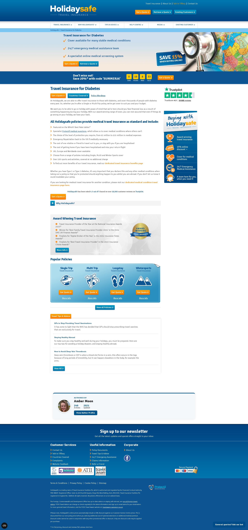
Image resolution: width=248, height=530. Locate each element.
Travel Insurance (153, 3)
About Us (167, 3)
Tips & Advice (111, 25)
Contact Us (193, 3)
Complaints (57, 460)
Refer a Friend (98, 464)
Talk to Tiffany (58, 453)
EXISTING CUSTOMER (184, 25)
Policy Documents (100, 450)
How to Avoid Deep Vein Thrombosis (70, 351)
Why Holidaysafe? (86, 25)
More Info (61, 250)
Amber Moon (83, 401)
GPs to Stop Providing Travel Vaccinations (73, 323)
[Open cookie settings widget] (4, 525)
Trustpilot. (139, 191)
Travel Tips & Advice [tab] (60, 316)
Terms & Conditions (58, 483)
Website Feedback (60, 464)
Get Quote (65, 292)
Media (160, 25)
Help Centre (135, 25)
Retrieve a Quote (161, 12)
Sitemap (102, 483)
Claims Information (100, 460)
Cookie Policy (90, 483)
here (90, 527)
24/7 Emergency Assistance (104, 457)
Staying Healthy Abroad (64, 337)
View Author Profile (85, 413)
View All (58, 368)
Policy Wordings (98, 95)
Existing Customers (184, 12)
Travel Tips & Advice (100, 453)
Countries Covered (77, 95)
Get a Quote (142, 12)
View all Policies (104, 307)
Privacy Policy (76, 483)
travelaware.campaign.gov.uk (113, 507)
